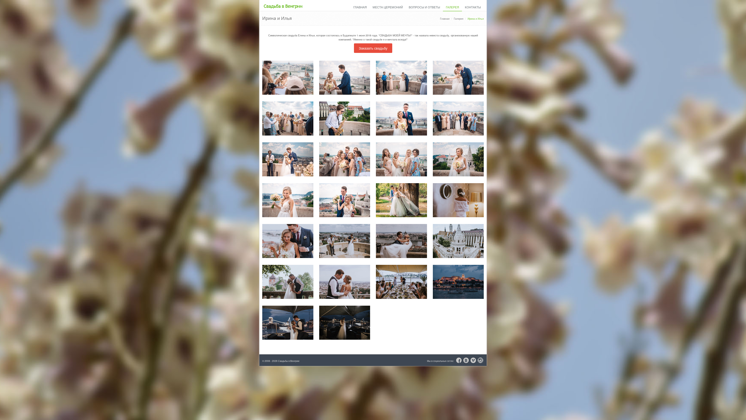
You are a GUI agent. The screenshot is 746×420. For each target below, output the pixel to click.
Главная (360, 7)
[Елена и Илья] (287, 78)
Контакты (473, 7)
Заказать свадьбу (373, 48)
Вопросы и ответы (424, 7)
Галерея (452, 7)
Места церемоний (388, 7)
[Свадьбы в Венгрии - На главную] (282, 3)
